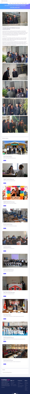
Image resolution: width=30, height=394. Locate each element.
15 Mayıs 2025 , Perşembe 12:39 (7, 155)
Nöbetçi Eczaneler (20, 386)
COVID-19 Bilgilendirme (14, 385)
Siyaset (18, 3)
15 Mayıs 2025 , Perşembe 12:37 (7, 178)
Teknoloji (23, 3)
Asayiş (15, 3)
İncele (5, 160)
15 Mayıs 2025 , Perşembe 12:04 (7, 291)
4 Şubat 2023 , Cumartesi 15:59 (7, 336)
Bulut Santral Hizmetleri (21, 385)
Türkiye (13, 3)
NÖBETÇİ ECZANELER (13, 384)
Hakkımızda (26, 382)
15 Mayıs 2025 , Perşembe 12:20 (7, 223)
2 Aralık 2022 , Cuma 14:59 (6, 26)
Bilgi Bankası (26, 383)
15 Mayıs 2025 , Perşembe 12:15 (7, 246)
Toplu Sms (19, 382)
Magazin (26, 3)
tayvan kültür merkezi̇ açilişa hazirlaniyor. (7, 372)
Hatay (10, 3)
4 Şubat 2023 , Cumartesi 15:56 (7, 359)
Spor (20, 3)
